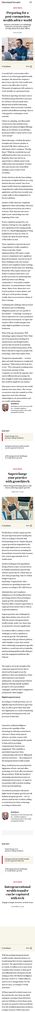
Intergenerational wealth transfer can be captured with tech (17, 447)
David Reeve (17, 8)
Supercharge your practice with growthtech (14, 437)
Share (28, 66)
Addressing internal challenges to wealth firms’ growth (16, 457)
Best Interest (21, 231)
